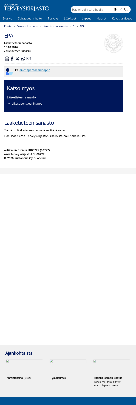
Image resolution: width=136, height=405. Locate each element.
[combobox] (101, 9)
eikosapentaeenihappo (34, 70)
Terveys (53, 18)
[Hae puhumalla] (115, 9)
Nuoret (101, 18)
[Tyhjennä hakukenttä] (121, 9)
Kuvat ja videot (122, 18)
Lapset (86, 18)
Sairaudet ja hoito (30, 18)
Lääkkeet (70, 18)
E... (73, 26)
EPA (83, 136)
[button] (7, 58)
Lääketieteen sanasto (55, 26)
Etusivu (7, 18)
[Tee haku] (126, 9)
